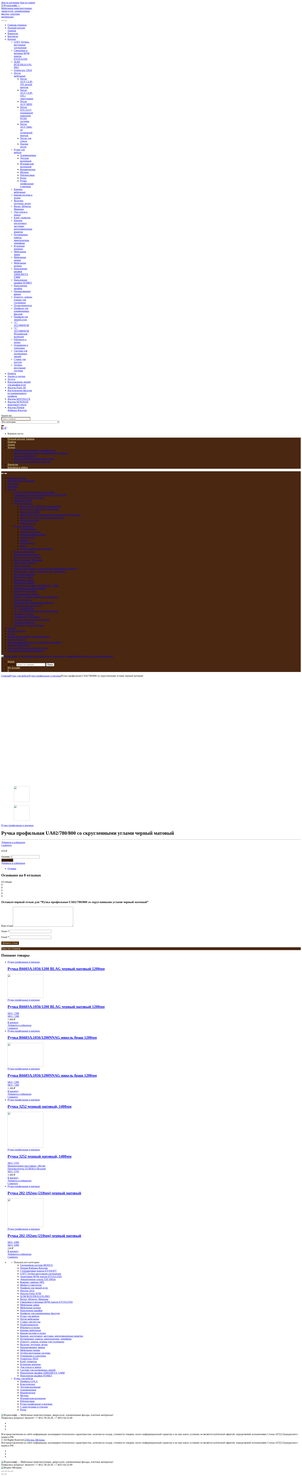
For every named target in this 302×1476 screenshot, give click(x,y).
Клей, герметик (22, 217)
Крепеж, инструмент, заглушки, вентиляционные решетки (23, 226)
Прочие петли (24, 145)
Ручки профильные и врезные (27, 183)
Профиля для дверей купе (21, 318)
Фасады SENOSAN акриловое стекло (18, 403)
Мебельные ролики (20, 264)
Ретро (23, 178)
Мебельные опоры (20, 258)
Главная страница (17, 25)
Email (5, 937)
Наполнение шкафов (20, 287)
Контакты (13, 36)
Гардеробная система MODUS (36, 1265)
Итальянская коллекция (27, 165)
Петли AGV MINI (26, 103)
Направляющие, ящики (26, 594)
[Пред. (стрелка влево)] (2, 1474)
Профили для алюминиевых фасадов (21, 311)
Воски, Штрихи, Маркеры (22, 207)
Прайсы (12, 373)
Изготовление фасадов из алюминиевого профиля (20, 393)
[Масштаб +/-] (12, 1471)
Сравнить (6, 845)
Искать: (12, 664)
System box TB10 (23, 70)
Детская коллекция (25, 159)
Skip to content (27, 2)
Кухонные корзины (19, 247)
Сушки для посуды (20, 360)
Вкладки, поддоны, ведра (22, 202)
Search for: (6, 415)
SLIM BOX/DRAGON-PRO (23, 64)
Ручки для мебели (19, 151)
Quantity (5, 856)
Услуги (11, 379)
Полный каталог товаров (21, 439)
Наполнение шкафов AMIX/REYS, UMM (21, 272)
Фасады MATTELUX (19, 399)
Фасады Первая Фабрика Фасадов (17, 409)
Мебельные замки (20, 253)
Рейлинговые (27, 175)
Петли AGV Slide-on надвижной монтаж (42, 517)
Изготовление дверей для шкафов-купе (19, 383)
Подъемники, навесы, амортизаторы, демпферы (22, 238)
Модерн (24, 172)
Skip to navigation (10, 2)
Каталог (12, 39)
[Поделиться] (5, 1471)
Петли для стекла (25, 139)
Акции (11, 444)
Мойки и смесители (31, 1285)
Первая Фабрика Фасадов (34, 1268)
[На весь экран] (9, 1471)
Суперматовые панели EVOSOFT (38, 1270)
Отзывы (12, 868)
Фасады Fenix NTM (30, 1293)
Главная (5, 675)
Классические (27, 1384)
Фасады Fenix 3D (17, 387)
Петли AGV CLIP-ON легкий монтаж (26, 83)
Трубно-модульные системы (20, 368)
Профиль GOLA (29, 1381)
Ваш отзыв (7, 925)
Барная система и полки (27, 554)
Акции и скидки (16, 376)
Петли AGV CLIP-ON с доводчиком (39, 509)
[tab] (154, 868)
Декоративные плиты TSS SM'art (38, 1279)
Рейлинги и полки (20, 341)
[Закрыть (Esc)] (2, 1471)
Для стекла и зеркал (21, 213)
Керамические (27, 169)
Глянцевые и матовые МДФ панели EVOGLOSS (40, 495)
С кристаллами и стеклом (34, 1406)
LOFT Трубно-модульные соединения (22, 45)
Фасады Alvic (27, 1290)
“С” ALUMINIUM (21, 324)
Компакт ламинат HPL (32, 1282)
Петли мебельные (19, 74)
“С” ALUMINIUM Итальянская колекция (21, 332)
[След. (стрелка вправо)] (5, 1474)
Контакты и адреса (18, 467)
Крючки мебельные (19, 190)
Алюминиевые (28, 155)
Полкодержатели (23, 305)
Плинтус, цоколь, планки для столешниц (23, 300)
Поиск (50, 664)
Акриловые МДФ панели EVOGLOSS (41, 1276)
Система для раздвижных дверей (20, 353)
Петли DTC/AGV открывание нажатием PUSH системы (26, 114)
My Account (14, 667)
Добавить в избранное (13, 842)
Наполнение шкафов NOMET (23, 281)
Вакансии (13, 33)
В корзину (7, 860)
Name (5, 931)
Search (11, 661)
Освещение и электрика (21, 346)
